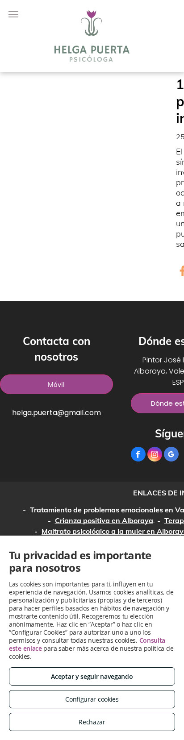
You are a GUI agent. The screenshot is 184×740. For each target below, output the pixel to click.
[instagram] (154, 455)
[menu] (13, 14)
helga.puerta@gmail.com (56, 412)
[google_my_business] (171, 455)
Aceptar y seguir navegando (92, 676)
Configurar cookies (92, 699)
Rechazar (92, 722)
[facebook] (138, 455)
